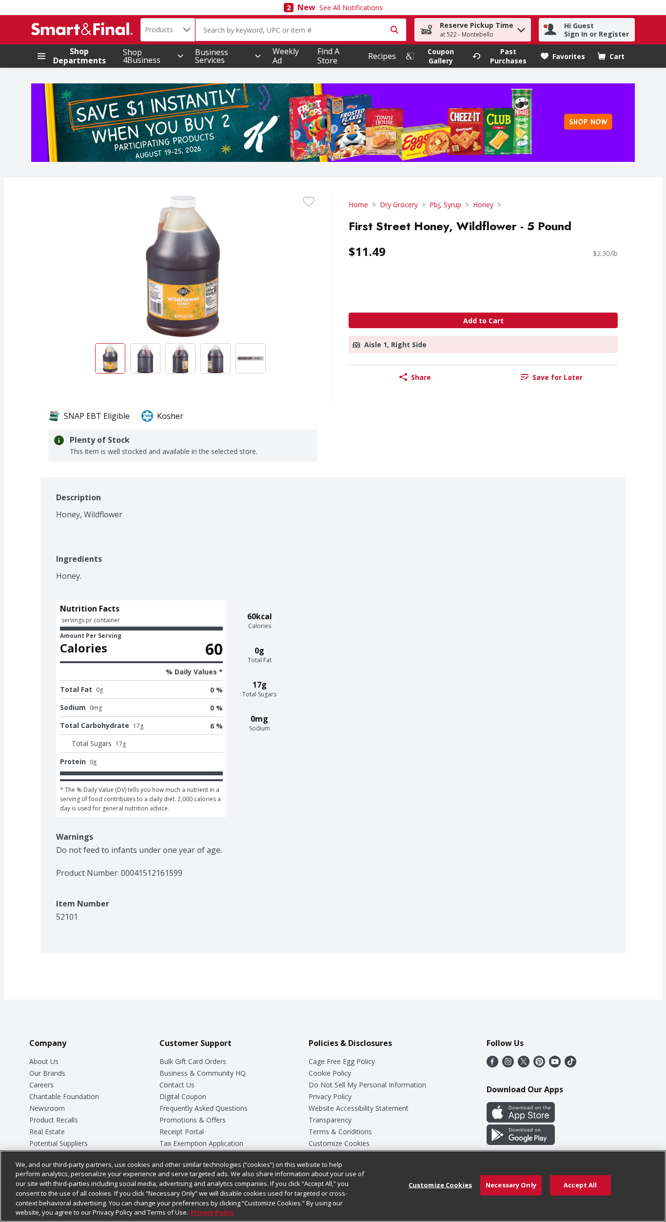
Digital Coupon (182, 1096)
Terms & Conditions (340, 1131)
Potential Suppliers (58, 1143)
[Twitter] (523, 1064)
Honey (483, 204)
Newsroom (47, 1108)
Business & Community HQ (202, 1073)
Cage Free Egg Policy (342, 1061)
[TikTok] (570, 1064)
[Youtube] (555, 1064)
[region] (333, 1186)
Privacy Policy (330, 1096)
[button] (521, 27)
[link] (435, 56)
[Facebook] (492, 1064)
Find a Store (328, 56)
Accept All (580, 1185)
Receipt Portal (181, 1131)
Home (358, 204)
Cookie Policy (330, 1073)
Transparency (330, 1119)
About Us (44, 1061)
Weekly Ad (286, 56)
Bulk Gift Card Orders (192, 1061)
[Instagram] (508, 1064)
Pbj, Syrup (445, 204)
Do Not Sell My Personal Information (367, 1084)
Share (421, 377)
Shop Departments (79, 56)
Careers (41, 1084)
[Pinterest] (539, 1064)
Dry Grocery (399, 204)
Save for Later (557, 377)
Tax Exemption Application (201, 1143)
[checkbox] (308, 201)
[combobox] (167, 29)
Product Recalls (53, 1119)
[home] (84, 29)
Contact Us (177, 1084)
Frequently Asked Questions (203, 1108)
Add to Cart (483, 320)
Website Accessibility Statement (359, 1108)
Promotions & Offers (192, 1119)
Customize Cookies (339, 1143)
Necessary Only (511, 1185)
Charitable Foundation (64, 1096)
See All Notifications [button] (351, 7)
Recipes (382, 56)
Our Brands (47, 1073)
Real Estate (47, 1131)
